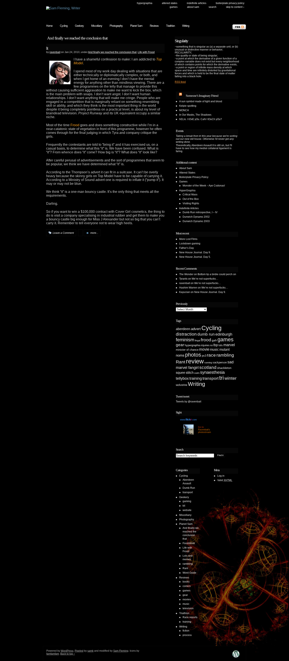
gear (180, 345)
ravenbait (55, 52)
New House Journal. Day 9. (195, 252)
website (187, 510)
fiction (186, 630)
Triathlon (170, 25)
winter (230, 378)
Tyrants (183, 278)
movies (187, 599)
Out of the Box (191, 198)
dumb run (206, 334)
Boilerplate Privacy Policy (230, 3)
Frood (74, 125)
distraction (186, 334)
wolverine (181, 385)
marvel (229, 345)
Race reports (190, 617)
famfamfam (52, 653)
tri (221, 378)
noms (180, 355)
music (214, 349)
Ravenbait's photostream (204, 430)
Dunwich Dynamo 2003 (196, 221)
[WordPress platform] (236, 657)
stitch (190, 372)
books (186, 581)
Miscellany (96, 25)
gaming (187, 501)
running (208, 362)
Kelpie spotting (187, 105)
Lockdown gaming (189, 243)
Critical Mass (190, 194)
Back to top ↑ (67, 653)
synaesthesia (212, 372)
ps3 (204, 355)
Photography (116, 25)
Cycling (63, 25)
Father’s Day (186, 247)
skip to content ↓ (235, 7)
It (47, 48)
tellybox (182, 378)
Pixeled (79, 650)
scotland (207, 367)
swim (197, 373)
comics (187, 586)
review (195, 361)
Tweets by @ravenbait (188, 401)
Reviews (154, 25)
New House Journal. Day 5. (195, 256)
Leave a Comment (63, 232)
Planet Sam (136, 25)
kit (211, 345)
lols (221, 345)
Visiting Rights (191, 203)
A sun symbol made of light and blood (200, 101)
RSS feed (180, 81)
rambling (225, 355)
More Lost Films (188, 239)
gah (214, 340)
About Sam (193, 7)
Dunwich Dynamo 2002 (196, 216)
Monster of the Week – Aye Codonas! (204, 185)
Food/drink (189, 543)
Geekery (79, 25)
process (187, 635)
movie (204, 349)
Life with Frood (146, 52)
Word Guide (189, 572)
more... (94, 232)
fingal (197, 340)
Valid (224, 480)
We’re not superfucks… (205, 278)
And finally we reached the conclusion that (112, 52)
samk (90, 650)
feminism (185, 339)
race (211, 355)
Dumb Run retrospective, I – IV (200, 212)
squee (180, 372)
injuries (205, 345)
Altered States (169, 3)
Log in (220, 475)
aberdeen (183, 329)
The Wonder (186, 274)
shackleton (224, 368)
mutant (224, 349)
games (225, 339)
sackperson (220, 362)
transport (210, 378)
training (195, 378)
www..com (188, 419)
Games (174, 7)
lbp (215, 345)
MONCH (184, 110)
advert (196, 329)
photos (193, 355)
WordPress (67, 650)
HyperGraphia (144, 3)
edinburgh (223, 334)
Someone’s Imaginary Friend (202, 95)
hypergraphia (192, 345)
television (188, 608)
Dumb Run (189, 487)
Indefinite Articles (196, 3)
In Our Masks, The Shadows (195, 114)
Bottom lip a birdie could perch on (217, 274)
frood (206, 339)
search (212, 7)
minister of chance (187, 349)
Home (49, 25)
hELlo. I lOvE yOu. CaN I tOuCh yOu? (200, 119)
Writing (185, 25)
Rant (180, 361)
